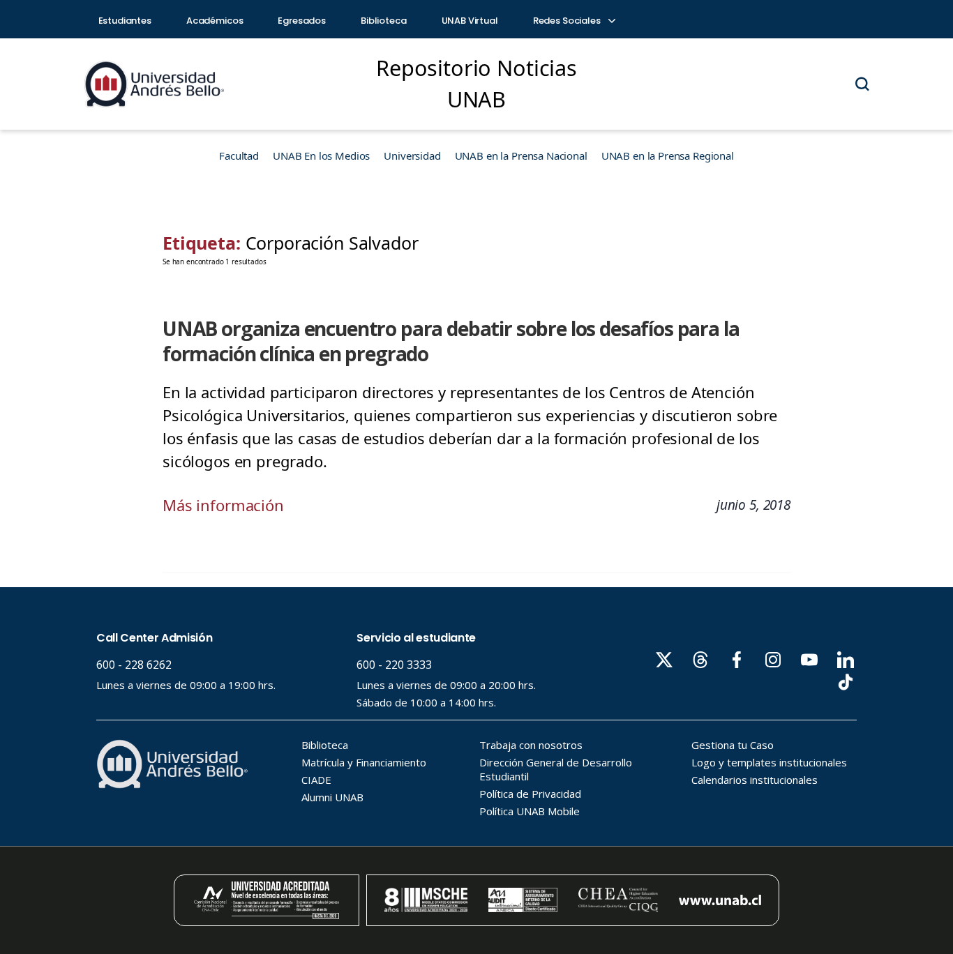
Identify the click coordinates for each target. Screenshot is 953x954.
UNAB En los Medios (321, 155)
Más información (223, 504)
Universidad (412, 155)
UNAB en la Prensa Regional (667, 155)
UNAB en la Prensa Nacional (521, 155)
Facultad (239, 155)
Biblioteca (384, 20)
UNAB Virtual (470, 20)
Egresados (302, 20)
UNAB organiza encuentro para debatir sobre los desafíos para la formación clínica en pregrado (451, 341)
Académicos (214, 20)
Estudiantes (124, 20)
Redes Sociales (568, 20)
